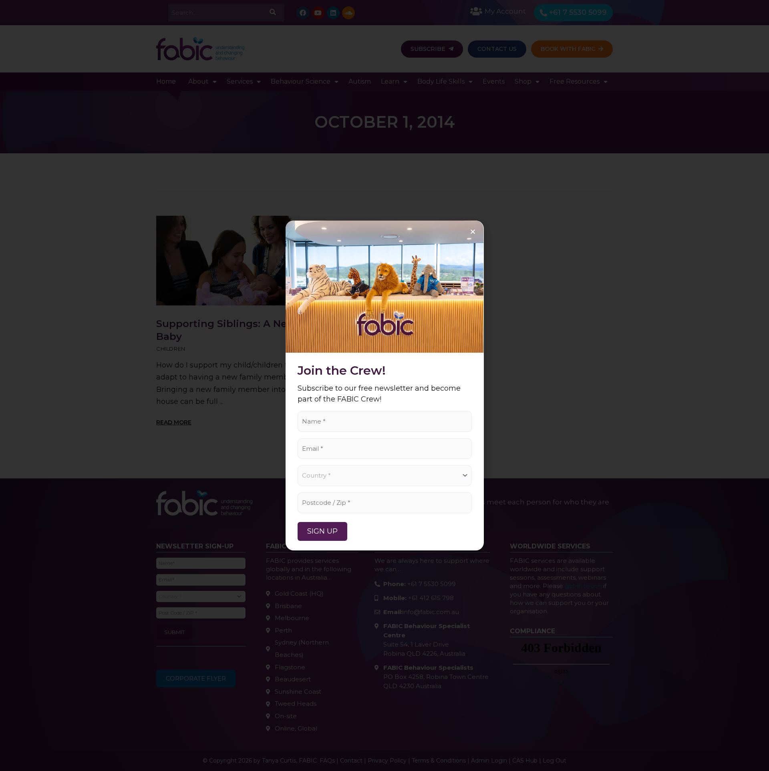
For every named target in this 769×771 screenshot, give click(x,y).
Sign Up (322, 531)
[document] (384, 385)
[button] (473, 232)
